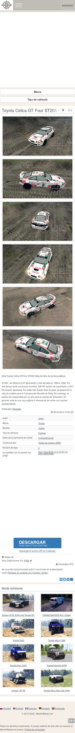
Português (60, 708)
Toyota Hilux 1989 (56, 640)
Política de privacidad (34, 729)
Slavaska (16, 408)
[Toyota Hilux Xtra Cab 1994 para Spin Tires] (56, 678)
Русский (7, 708)
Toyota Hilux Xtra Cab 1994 (57, 690)
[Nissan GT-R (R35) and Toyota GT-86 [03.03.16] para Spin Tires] (18, 602)
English (19, 708)
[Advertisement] (37, 49)
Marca (37, 92)
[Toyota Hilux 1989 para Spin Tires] (56, 628)
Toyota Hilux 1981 (18, 665)
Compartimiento (46, 438)
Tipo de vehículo (38, 99)
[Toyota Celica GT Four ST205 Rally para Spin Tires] (37, 136)
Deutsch (46, 708)
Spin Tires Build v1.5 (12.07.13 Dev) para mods (53, 453)
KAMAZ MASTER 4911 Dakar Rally (57, 615)
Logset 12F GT (18, 690)
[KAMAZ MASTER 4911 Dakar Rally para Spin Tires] (56, 602)
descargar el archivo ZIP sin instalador (37, 550)
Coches (42, 433)
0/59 (26, 560)
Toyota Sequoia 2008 (57, 665)
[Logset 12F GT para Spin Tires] (18, 678)
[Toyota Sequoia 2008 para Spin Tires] (56, 653)
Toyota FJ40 (18, 640)
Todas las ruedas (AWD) (49, 443)
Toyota (41, 423)
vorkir (41, 418)
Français (32, 708)
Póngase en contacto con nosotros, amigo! (28, 572)
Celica (41, 428)
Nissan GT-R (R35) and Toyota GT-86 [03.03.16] (18, 615)
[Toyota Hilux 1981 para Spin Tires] (18, 653)
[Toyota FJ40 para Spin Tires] (18, 628)
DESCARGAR (33, 543)
